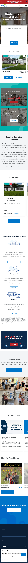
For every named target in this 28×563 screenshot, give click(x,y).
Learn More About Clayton (14, 369)
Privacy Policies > (5, 559)
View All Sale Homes (14, 220)
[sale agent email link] (19, 487)
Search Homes (14, 42)
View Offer (14, 102)
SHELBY (21, 5)
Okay (24, 555)
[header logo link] (4, 5)
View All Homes (8, 77)
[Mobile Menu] (26, 5)
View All (14, 417)
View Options (14, 287)
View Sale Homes (19, 77)
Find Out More (14, 313)
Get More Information (14, 510)
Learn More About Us (8, 491)
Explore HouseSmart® (14, 261)
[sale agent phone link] (21, 487)
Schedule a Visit (14, 514)
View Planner (14, 120)
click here (15, 341)
